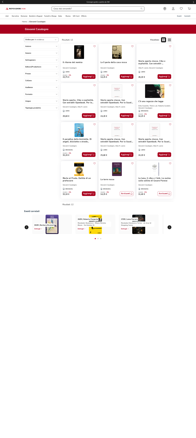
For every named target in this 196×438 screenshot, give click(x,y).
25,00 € (65, 75)
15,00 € (102, 75)
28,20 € (141, 77)
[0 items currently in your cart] (189, 8)
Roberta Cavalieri (164, 106)
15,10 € (66, 194)
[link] (165, 8)
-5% (69, 75)
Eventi (179, 16)
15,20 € (66, 155)
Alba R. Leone (143, 68)
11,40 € (141, 194)
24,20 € (103, 116)
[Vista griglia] (163, 39)
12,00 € (140, 192)
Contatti (187, 16)
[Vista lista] (169, 39)
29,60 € (66, 116)
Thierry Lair (153, 106)
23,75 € (66, 77)
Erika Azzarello (143, 106)
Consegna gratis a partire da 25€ (98, 2)
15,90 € (65, 192)
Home (24, 21)
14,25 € (103, 77)
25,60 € (103, 155)
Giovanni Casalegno (70, 68)
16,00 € (65, 153)
